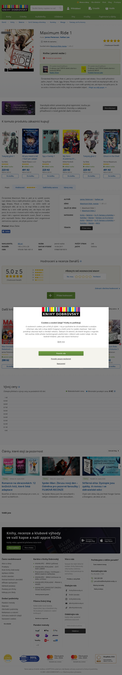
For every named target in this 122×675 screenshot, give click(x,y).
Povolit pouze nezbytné (61, 359)
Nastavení (61, 363)
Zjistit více (61, 342)
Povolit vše (61, 353)
